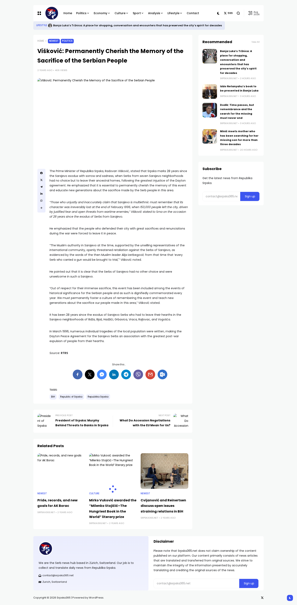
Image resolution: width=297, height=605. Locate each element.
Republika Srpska (98, 396)
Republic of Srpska (71, 396)
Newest (54, 41)
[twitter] (41, 180)
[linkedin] (41, 193)
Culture (94, 493)
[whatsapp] (41, 200)
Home (40, 41)
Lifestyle (41, 25)
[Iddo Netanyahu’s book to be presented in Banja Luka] (209, 91)
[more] (41, 207)
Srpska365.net (46, 512)
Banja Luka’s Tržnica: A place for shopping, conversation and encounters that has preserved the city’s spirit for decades (137, 25)
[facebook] (41, 173)
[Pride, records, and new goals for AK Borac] (61, 471)
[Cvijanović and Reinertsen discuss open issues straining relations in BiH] (164, 471)
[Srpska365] (51, 13)
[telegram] (41, 187)
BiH (53, 396)
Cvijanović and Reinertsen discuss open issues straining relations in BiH (163, 506)
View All (256, 42)
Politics (67, 41)
